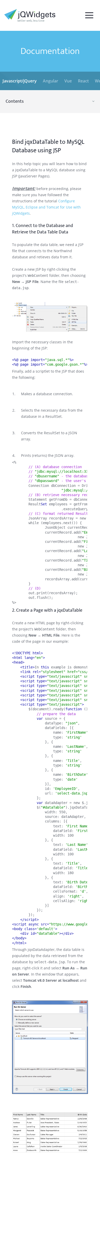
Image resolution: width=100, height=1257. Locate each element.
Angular (50, 81)
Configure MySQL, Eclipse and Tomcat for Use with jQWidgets (46, 207)
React (83, 81)
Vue (68, 81)
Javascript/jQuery (20, 81)
